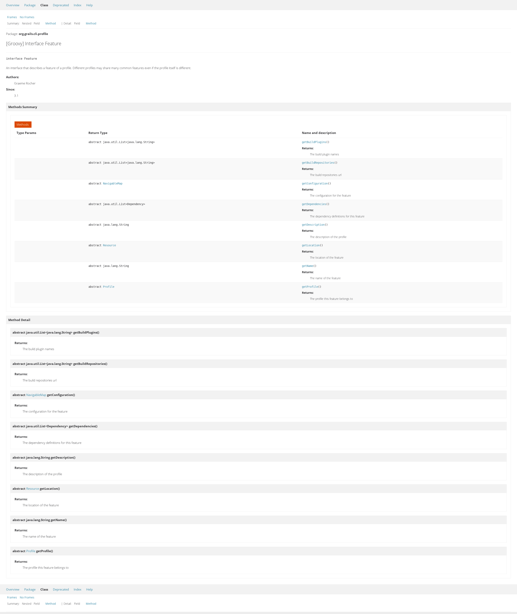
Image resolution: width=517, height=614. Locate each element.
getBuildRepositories (318, 162)
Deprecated (61, 5)
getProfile (310, 286)
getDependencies (314, 204)
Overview (12, 5)
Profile (108, 286)
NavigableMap (112, 183)
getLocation (311, 245)
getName (307, 266)
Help (89, 5)
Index (77, 5)
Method (50, 23)
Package (30, 5)
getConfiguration (315, 183)
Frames (12, 17)
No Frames (27, 17)
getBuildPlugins (314, 142)
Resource (109, 245)
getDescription (313, 224)
